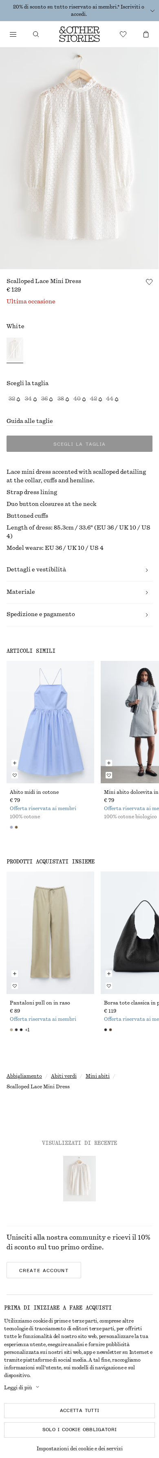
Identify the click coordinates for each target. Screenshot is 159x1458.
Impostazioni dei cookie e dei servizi (80, 1448)
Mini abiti (98, 1076)
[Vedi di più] (152, 10)
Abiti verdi (64, 1076)
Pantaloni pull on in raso (40, 1002)
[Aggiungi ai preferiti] (149, 282)
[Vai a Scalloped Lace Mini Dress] (79, 1178)
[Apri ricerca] (35, 34)
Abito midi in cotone (34, 792)
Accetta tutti (79, 1410)
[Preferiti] (123, 34)
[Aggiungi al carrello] (14, 763)
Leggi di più (18, 1387)
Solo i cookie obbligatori (79, 1429)
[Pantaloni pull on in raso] (50, 933)
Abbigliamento (24, 1076)
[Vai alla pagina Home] (79, 34)
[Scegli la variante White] (15, 350)
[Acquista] (13, 34)
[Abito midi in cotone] (50, 722)
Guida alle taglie (30, 421)
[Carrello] (146, 34)
